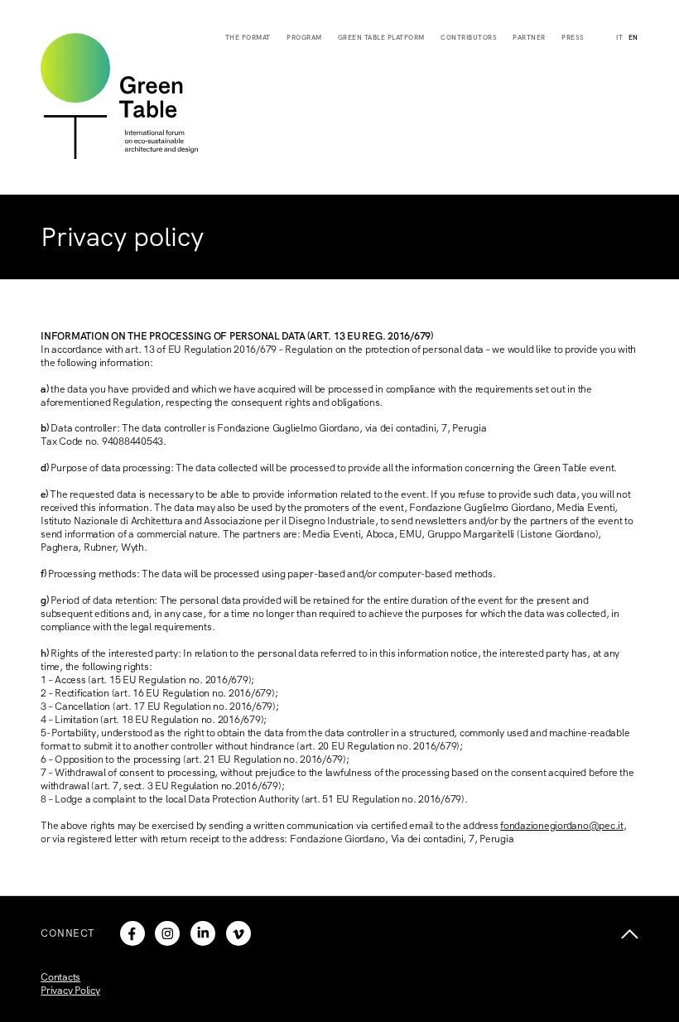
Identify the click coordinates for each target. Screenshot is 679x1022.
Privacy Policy (70, 990)
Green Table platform (381, 37)
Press (573, 37)
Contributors (469, 37)
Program (304, 37)
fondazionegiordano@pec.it (562, 825)
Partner (529, 37)
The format (248, 37)
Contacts (60, 977)
